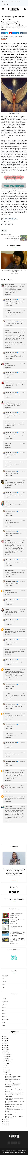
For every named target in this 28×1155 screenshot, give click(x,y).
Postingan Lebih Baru (6, 234)
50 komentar (4, 38)
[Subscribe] (18, 892)
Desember (8, 1054)
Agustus (7, 1062)
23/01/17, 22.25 (22, 422)
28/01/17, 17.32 (22, 659)
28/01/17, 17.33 (22, 684)
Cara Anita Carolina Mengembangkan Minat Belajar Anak (14, 270)
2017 (5, 1053)
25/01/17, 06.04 (22, 629)
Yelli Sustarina (8, 806)
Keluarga (4, 1010)
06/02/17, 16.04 (22, 785)
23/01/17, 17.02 (22, 330)
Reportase (4, 1016)
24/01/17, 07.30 (22, 480)
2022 (5, 1043)
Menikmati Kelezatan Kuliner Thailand (14, 1104)
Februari (7, 1072)
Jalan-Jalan (4, 981)
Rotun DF (7, 540)
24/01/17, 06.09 (22, 462)
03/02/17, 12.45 (22, 733)
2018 (5, 1051)
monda (7, 422)
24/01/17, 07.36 (22, 520)
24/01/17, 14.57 (22, 609)
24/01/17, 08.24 (22, 540)
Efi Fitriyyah (8, 310)
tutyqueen (7, 693)
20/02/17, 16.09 (22, 806)
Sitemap (18, 2)
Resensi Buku (5, 1019)
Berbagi (4, 998)
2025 (5, 1038)
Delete (9, 294)
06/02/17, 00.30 (22, 770)
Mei (6, 1067)
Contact (7, 2)
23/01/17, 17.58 (22, 363)
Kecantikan (4, 1007)
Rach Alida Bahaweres (11, 299)
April (6, 1069)
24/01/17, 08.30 (22, 531)
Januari (7, 1074)
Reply (6, 294)
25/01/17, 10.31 (22, 559)
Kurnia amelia (8, 462)
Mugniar (7, 330)
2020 (5, 1047)
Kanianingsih (8, 590)
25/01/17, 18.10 (22, 669)
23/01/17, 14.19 (22, 284)
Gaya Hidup (5, 975)
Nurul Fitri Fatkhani (9, 284)
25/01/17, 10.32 (22, 599)
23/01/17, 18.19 (22, 382)
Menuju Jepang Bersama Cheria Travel (14, 1093)
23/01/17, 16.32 (22, 310)
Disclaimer (12, 2)
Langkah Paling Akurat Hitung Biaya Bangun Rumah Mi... (13, 1107)
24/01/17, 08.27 (22, 352)
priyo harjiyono (8, 733)
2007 (5, 1125)
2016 (5, 1119)
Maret (6, 1071)
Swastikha (7, 502)
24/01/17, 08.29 (22, 452)
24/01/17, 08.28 (22, 372)
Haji (3, 978)
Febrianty (7, 770)
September (8, 1060)
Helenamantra (8, 382)
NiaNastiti (7, 785)
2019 (5, 1049)
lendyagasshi (8, 402)
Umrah (4, 987)
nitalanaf (7, 609)
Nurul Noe (7, 713)
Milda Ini (7, 363)
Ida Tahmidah (8, 443)
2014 (5, 1123)
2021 (5, 1045)
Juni (6, 1065)
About (3, 2)
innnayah (7, 649)
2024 (5, 1040)
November (8, 1056)
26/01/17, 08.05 (22, 693)
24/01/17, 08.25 (22, 299)
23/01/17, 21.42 (22, 402)
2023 (5, 1042)
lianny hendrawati (9, 570)
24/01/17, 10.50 (22, 590)
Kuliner (3, 984)
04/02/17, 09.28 (22, 742)
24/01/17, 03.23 (22, 443)
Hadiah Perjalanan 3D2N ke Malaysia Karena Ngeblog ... (14, 1113)
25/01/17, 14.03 (22, 649)
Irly (6, 480)
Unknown (7, 629)
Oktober (7, 1058)
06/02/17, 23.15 (22, 796)
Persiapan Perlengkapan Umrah (12, 1083)
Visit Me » (14, 880)
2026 (5, 1036)
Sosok (3, 1022)
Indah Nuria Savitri (9, 796)
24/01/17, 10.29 (22, 570)
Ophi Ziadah (8, 520)
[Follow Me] (13, 892)
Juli (6, 1063)
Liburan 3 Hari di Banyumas (11, 1088)
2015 (5, 1121)
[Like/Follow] (10, 892)
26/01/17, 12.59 (22, 713)
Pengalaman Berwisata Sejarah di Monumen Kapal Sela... (13, 1077)
